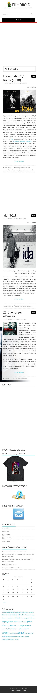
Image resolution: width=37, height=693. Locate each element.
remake (26, 629)
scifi (10, 633)
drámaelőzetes (19, 615)
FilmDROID (21, 4)
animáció (17, 612)
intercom (23, 618)
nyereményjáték (6, 629)
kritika (9, 167)
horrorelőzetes (10, 618)
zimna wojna (31, 171)
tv (18, 636)
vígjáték (27, 636)
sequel (21, 632)
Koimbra (24, 319)
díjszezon (5, 169)
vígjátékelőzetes (7, 639)
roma (11, 171)
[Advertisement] (18, 42)
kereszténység (7, 306)
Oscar (30, 169)
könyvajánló (20, 622)
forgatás (32, 615)
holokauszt (22, 305)
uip (24, 636)
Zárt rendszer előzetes (12, 314)
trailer (7, 378)
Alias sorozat (12, 564)
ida (27, 305)
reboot (21, 629)
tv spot (21, 636)
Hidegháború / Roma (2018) (13, 78)
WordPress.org (6, 541)
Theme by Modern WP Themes (18, 690)
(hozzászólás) (7, 538)
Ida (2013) (10, 215)
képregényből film (9, 621)
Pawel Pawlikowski (21, 306)
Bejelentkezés (5, 531)
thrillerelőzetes (22, 378)
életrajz (17, 639)
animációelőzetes (23, 612)
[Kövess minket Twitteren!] (18, 495)
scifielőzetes (14, 633)
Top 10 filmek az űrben (22, 551)
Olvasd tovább (19, 161)
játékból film (29, 618)
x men (13, 639)
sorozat (28, 633)
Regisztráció (5, 528)
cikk (6, 167)
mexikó (27, 169)
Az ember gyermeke (19, 141)
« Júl (4, 603)
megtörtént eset (25, 626)
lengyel (22, 169)
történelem (30, 306)
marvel (13, 625)
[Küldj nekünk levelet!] (18, 514)
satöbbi (5, 632)
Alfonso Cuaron (19, 167)
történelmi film (23, 171)
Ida (12, 139)
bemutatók (31, 612)
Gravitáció (29, 141)
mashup (18, 626)
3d (3, 612)
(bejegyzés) (6, 534)
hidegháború (16, 169)
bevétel (4, 615)
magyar (8, 626)
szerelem (15, 171)
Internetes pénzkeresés (10, 551)
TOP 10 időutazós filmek (15, 568)
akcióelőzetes (11, 612)
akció (5, 612)
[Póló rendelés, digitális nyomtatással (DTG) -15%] (15, 468)
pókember (16, 629)
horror (3, 618)
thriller (7, 636)
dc (8, 615)
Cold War (27, 167)
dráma (10, 169)
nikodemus (24, 83)
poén (12, 629)
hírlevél (17, 618)
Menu (18, 20)
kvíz (34, 618)
